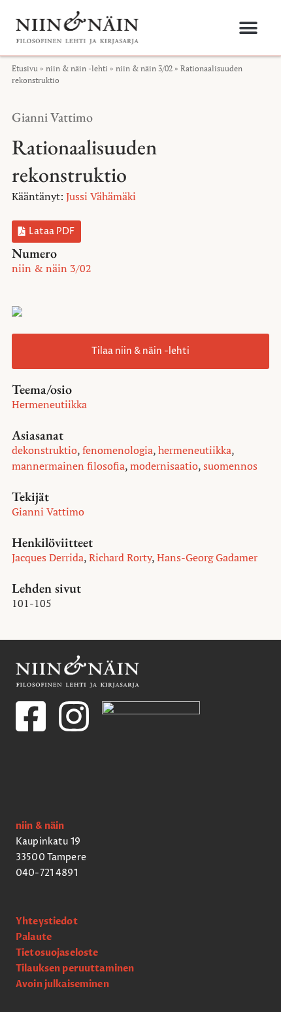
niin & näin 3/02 (144, 68)
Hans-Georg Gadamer (207, 557)
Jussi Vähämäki (101, 196)
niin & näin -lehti (77, 68)
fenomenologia (117, 450)
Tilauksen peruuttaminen (75, 968)
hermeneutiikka (194, 450)
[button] (248, 28)
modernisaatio (164, 466)
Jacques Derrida (48, 557)
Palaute (34, 937)
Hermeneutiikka (49, 404)
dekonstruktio (44, 450)
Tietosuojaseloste (57, 953)
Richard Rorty (120, 557)
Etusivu (25, 68)
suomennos (230, 466)
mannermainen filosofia (68, 466)
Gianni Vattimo (52, 117)
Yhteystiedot (47, 921)
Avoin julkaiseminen (62, 984)
